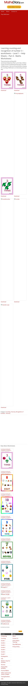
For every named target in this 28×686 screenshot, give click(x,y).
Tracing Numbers (5, 676)
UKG (2, 679)
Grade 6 (3, 652)
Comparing (4, 636)
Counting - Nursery (10, 412)
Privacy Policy (16, 646)
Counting (3, 638)
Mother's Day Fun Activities (5, 661)
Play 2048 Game (5, 14)
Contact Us (14, 11)
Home (2, 11)
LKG (2, 658)
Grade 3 (3, 645)
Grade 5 (3, 649)
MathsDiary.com (20, 682)
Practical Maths (5, 670)
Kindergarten (4, 656)
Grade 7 (3, 654)
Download (3, 90)
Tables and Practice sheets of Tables (6, 673)
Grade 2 (3, 643)
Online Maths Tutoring (14, 7)
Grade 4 (3, 647)
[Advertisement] (14, 30)
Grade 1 (3, 640)
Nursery (3, 664)
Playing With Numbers (4, 667)
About (7, 11)
